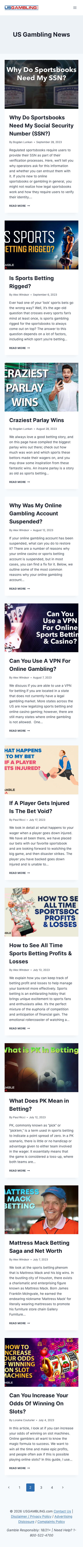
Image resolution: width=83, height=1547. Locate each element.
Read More (19, 205)
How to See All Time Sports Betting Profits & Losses (40, 953)
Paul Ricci (19, 819)
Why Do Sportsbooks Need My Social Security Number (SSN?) (41, 125)
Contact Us (62, 1511)
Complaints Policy (51, 1522)
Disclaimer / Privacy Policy (31, 1516)
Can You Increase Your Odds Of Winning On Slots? (38, 1403)
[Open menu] (74, 8)
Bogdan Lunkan (22, 142)
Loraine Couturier (24, 1420)
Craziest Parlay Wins (36, 420)
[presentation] (41, 84)
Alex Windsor (21, 294)
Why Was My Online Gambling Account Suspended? (35, 513)
